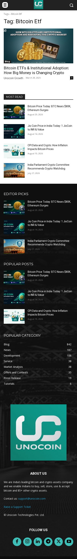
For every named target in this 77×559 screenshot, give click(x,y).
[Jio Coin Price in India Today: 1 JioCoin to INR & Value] (14, 131)
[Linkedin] (38, 541)
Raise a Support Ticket (17, 507)
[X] (58, 541)
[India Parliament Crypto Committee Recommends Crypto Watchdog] (14, 170)
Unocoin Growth (13, 78)
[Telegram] (48, 541)
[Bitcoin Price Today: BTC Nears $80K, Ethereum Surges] (14, 112)
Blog (7, 61)
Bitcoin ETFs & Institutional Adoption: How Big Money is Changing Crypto (36, 70)
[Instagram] (27, 541)
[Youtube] (69, 541)
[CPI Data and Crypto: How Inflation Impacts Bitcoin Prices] (14, 151)
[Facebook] (17, 541)
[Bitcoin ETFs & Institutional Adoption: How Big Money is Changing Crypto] (38, 45)
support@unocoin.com (32, 498)
